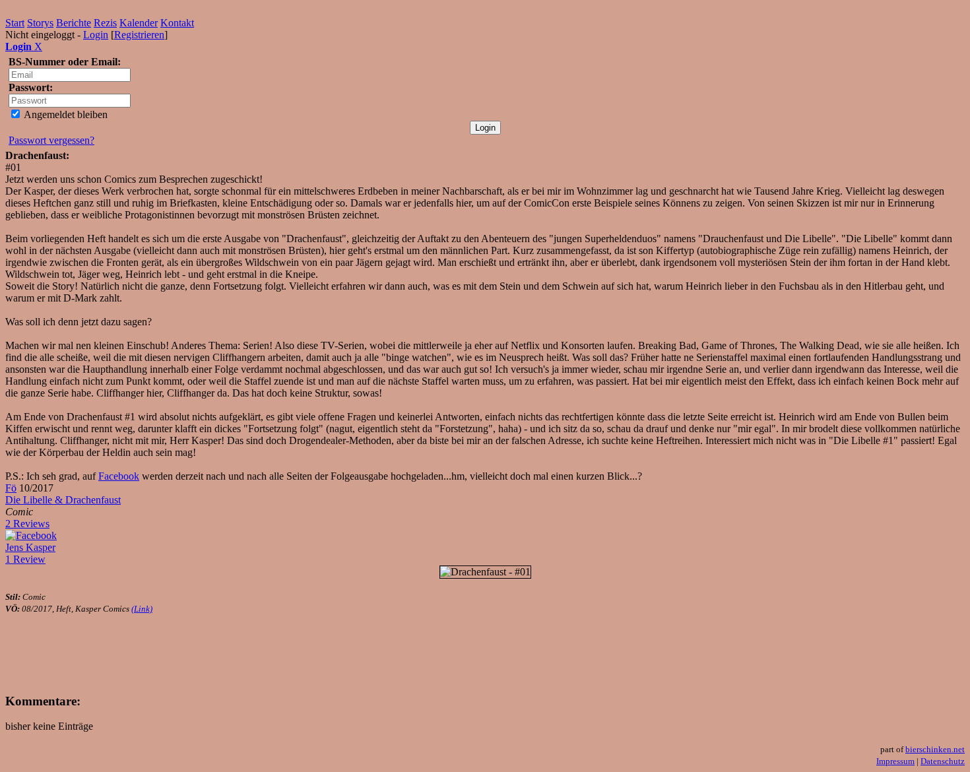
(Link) (141, 609)
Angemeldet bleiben (65, 114)
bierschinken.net (935, 749)
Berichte (73, 22)
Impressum (895, 761)
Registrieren (139, 34)
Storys (40, 22)
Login (95, 34)
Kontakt (177, 22)
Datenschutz (943, 761)
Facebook (118, 476)
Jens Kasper (30, 547)
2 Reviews (27, 523)
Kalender (138, 22)
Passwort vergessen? (51, 140)
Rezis (105, 22)
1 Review (25, 559)
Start (14, 22)
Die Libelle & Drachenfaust (63, 499)
